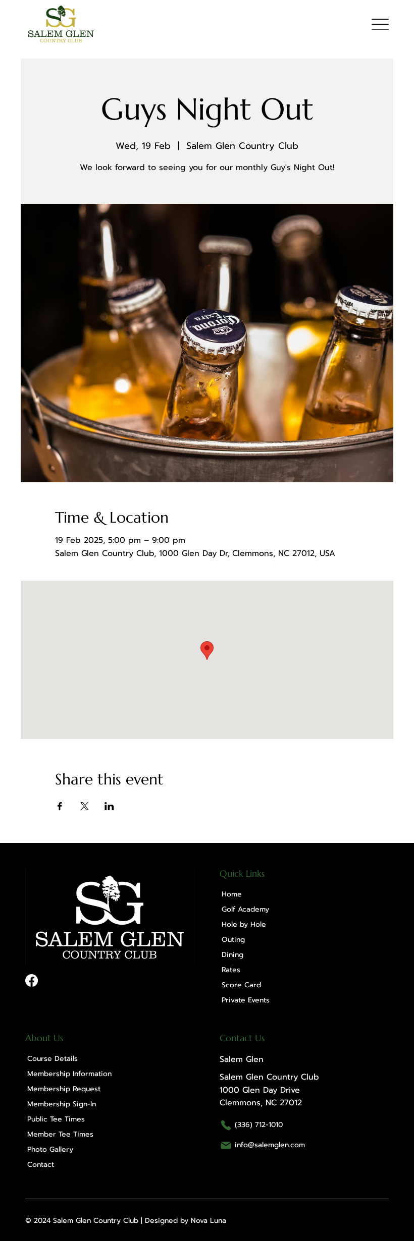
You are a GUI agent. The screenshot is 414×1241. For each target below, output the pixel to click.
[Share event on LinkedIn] (109, 806)
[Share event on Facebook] (60, 806)
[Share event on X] (84, 806)
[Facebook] (31, 980)
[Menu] (380, 24)
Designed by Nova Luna (185, 1220)
